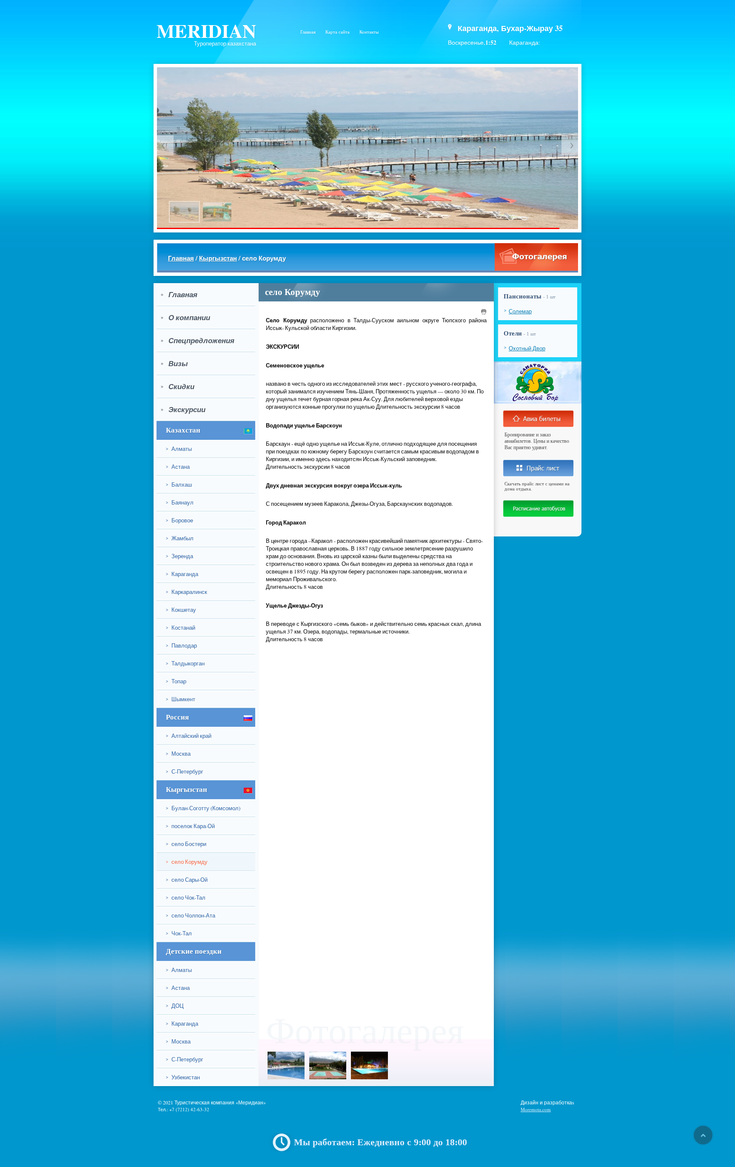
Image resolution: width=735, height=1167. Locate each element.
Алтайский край (188, 736)
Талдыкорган (185, 663)
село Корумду (187, 862)
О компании (185, 318)
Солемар (520, 311)
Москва (178, 753)
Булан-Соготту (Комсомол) (203, 808)
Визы (174, 363)
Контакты (369, 31)
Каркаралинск (186, 592)
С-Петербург (184, 771)
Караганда (182, 574)
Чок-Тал (179, 933)
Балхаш (179, 484)
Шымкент (180, 699)
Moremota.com (536, 1109)
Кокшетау (181, 610)
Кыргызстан (218, 258)
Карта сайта (337, 31)
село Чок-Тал (185, 897)
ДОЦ (175, 1005)
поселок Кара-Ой (190, 826)
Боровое (179, 520)
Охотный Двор (527, 348)
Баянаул (180, 502)
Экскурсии (183, 409)
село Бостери (186, 844)
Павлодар (181, 645)
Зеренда (179, 556)
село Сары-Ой (187, 879)
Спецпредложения (197, 340)
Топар (176, 681)
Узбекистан (183, 1077)
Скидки (177, 386)
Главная (308, 31)
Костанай (180, 627)
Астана (178, 466)
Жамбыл (180, 538)
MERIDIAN (206, 30)
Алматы (179, 449)
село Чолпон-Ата (190, 915)
